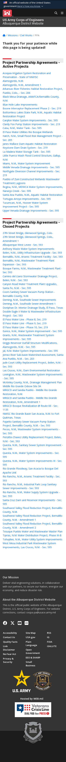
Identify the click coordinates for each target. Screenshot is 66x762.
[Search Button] (54, 13)
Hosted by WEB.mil (31, 698)
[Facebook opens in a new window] (5, 623)
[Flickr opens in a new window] (26, 623)
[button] (30, 6)
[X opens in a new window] (12, 623)
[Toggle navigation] (60, 13)
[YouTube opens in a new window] (19, 623)
